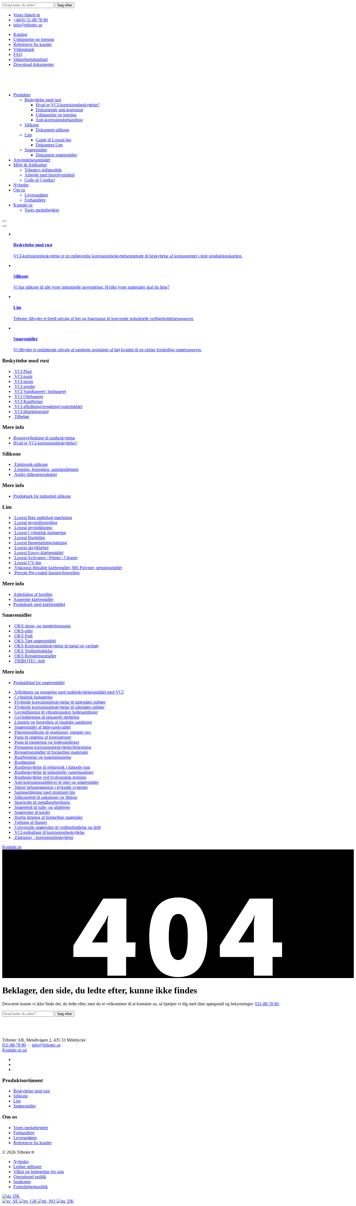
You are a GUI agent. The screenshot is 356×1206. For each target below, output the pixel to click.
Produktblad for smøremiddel (39, 682)
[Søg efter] (4, 221)
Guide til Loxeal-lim (53, 139)
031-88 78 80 (267, 1003)
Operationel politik (29, 1176)
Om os (19, 190)
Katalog (20, 34)
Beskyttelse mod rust (42, 99)
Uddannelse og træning (33, 39)
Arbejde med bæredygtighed (49, 175)
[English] (28, 1201)
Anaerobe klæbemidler (33, 599)
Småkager (22, 1181)
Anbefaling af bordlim (32, 594)
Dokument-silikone (52, 129)
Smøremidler (35, 150)
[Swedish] (10, 1201)
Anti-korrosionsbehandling (59, 119)
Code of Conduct (39, 180)
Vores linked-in (26, 15)
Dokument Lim (49, 145)
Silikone (31, 124)
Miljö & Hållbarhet (30, 165)
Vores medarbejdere (41, 210)
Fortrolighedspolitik (30, 1186)
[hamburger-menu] (4, 226)
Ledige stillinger (27, 1166)
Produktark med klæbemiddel (39, 604)
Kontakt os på (14, 1050)
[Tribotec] (30, 85)
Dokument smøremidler (56, 155)
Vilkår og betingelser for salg (38, 1171)
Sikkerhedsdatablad (30, 59)
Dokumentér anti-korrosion (59, 109)
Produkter (22, 94)
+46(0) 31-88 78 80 (30, 20)
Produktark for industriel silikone (42, 496)
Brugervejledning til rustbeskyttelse (44, 438)
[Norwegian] (47, 1201)
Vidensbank (23, 49)
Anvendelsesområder (31, 160)
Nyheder (21, 185)
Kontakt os (23, 205)
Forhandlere (35, 200)
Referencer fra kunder (32, 44)
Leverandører (36, 195)
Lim (28, 134)
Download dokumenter (33, 64)
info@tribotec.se (27, 25)
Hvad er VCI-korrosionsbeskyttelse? (68, 104)
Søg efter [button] (64, 5)
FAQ (17, 54)
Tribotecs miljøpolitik (43, 170)
